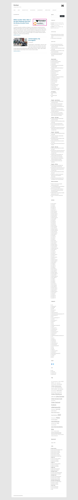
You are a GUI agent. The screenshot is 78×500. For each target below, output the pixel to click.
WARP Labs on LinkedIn (55, 470)
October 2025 (53, 216)
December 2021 (53, 257)
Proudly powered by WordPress (18, 495)
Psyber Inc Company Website (55, 463)
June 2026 (52, 206)
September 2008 (53, 276)
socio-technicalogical (54, 345)
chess (52, 311)
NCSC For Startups (54, 81)
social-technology (54, 343)
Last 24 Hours (56, 24)
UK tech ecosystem (61, 434)
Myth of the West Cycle (54, 84)
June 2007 (52, 295)
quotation (52, 334)
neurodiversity (53, 329)
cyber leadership (53, 390)
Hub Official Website (58, 476)
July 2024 (52, 235)
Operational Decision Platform (56, 61)
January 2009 (53, 271)
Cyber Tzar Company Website (55, 458)
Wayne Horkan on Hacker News (56, 456)
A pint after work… (54, 92)
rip (51, 336)
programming (53, 332)
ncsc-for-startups (54, 419)
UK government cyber (54, 434)
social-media (53, 341)
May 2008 (52, 281)
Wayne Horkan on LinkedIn (55, 450)
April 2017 (52, 258)
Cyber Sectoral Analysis (54, 74)
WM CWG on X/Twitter (54, 484)
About (19, 10)
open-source (53, 330)
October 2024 (53, 231)
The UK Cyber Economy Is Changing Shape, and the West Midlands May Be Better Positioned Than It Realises (57, 114)
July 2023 (52, 250)
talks (52, 346)
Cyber (54, 476)
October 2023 (53, 246)
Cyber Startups (54, 410)
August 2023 (53, 249)
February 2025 (53, 226)
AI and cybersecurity (55, 381)
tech (52, 348)
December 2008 (53, 272)
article (52, 307)
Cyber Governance (56, 386)
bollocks (52, 382)
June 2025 (52, 221)
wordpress (53, 354)
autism (62, 381)
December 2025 (53, 213)
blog (52, 308)
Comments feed (53, 372)
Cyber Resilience (56, 394)
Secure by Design (53, 424)
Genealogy (54, 10)
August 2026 (53, 203)
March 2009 (53, 268)
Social (54, 27)
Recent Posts (57, 22)
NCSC (58, 418)
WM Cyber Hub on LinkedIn (55, 477)
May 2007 (52, 296)
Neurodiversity (40, 10)
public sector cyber (53, 423)
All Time (58, 25)
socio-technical (53, 344)
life (51, 322)
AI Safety (59, 381)
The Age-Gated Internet (55, 62)
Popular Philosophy (54, 80)
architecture (53, 306)
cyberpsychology (54, 312)
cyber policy (59, 390)
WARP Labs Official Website (55, 468)
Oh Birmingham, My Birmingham (34, 39)
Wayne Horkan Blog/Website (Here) (56, 449)
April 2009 (52, 267)
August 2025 (53, 218)
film (51, 316)
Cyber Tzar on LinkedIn (54, 459)
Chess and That (53, 86)
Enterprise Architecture (54, 71)
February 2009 (53, 269)
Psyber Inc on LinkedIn (54, 464)
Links (58, 27)
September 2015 (53, 259)
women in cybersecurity (54, 435)
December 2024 (53, 229)
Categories (59, 26)
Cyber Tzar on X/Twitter (55, 461)
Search (52, 14)
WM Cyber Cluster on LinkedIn (56, 473)
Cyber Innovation (54, 388)
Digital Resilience (54, 415)
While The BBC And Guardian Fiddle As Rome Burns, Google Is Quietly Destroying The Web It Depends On (57, 110)
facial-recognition (54, 315)
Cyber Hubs (52, 387)
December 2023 (53, 244)
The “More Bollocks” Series (55, 88)
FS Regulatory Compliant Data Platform (57, 76)
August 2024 (53, 234)
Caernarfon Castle (54, 95)
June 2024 (52, 236)
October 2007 (53, 290)
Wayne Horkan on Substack (55, 454)
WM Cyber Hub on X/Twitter (55, 478)
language (52, 321)
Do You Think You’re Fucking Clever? (57, 44)
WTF (52, 357)
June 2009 (52, 264)
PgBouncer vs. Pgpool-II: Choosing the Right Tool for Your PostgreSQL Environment (57, 175)
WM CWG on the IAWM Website (56, 481)
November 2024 (53, 230)
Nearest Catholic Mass (54, 486)
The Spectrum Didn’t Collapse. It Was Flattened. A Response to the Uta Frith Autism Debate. (57, 190)
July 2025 (52, 220)
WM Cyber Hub (32, 10)
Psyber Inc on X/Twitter (55, 466)
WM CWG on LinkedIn (54, 482)
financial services (53, 417)
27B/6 (52, 489)
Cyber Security (53, 409)
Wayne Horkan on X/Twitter (55, 452)
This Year (55, 25)
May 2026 (52, 207)
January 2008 (53, 286)
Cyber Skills (58, 409)
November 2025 (53, 215)
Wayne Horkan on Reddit (55, 453)
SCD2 (58, 423)
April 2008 (52, 282)
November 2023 (53, 245)
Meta (56, 27)
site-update (53, 340)
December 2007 (53, 287)
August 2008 (53, 277)
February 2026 (53, 211)
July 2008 (52, 278)
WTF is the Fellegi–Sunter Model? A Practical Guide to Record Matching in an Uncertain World (57, 106)
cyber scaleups (53, 400)
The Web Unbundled (54, 60)
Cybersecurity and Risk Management (57, 313)
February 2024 (53, 241)
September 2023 (53, 248)
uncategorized (53, 350)
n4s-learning (53, 327)
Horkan (16, 5)
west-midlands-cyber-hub (55, 353)
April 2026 (52, 208)
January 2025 (53, 227)
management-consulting (55, 325)
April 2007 (52, 297)
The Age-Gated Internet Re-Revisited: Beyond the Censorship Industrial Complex (57, 54)
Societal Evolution (54, 75)
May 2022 (52, 255)
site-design (53, 339)
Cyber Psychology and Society (56, 70)
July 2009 (52, 263)
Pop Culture (53, 83)
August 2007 (53, 292)
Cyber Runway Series (54, 85)
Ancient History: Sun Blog (55, 89)
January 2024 (53, 243)
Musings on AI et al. (54, 79)
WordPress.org (53, 374)
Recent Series (61, 22)
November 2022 (53, 254)
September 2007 (53, 291)
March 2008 (53, 283)
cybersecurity (55, 407)
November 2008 (53, 273)
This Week (60, 24)
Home (14, 10)
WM (52, 476)
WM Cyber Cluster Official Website (56, 472)
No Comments (16, 25)
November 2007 (53, 288)
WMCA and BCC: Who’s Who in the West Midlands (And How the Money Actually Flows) (22, 21)
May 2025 (52, 222)
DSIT (59, 415)
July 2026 (52, 204)
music (52, 326)
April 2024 (52, 239)
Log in (52, 370)
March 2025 (53, 225)
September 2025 (53, 217)
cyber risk (53, 396)
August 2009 (53, 262)
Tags (62, 26)
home (52, 318)
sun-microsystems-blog (57, 428)
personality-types (54, 331)
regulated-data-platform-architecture (57, 335)
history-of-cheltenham (54, 317)
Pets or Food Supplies (54, 487)
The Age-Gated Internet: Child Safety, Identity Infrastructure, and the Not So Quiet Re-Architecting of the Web (57, 158)
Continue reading (17, 34)
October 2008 (53, 274)
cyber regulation (59, 392)
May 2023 (52, 253)
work (52, 355)
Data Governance (55, 412)
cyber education (59, 384)
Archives (56, 26)
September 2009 (53, 260)
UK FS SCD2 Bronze (56, 432)
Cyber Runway (60, 396)
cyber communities (53, 384)
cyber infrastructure (58, 387)
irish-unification (53, 320)
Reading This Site (25, 10)
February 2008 (53, 285)
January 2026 (53, 212)
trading (52, 349)
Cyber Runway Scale (56, 398)
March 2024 (53, 240)
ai (51, 304)
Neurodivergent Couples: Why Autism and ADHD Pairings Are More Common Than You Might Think (57, 128)
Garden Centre (47, 10)
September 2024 (53, 232)
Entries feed (53, 371)
